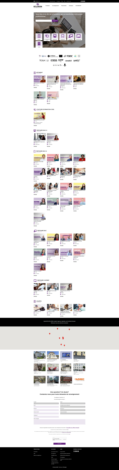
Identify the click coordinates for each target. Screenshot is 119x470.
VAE (34, 453)
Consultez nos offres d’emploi (72, 427)
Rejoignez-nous (54, 455)
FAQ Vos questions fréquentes (65, 453)
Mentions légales (54, 459)
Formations (35, 451)
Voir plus (35, 87)
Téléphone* (36, 415)
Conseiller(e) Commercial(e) (65, 241)
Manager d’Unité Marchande (52, 205)
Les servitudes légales (77, 311)
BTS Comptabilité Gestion (51, 175)
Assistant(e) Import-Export (78, 161)
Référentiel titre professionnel (65, 455)
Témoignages (62, 457)
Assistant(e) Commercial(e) (38, 161)
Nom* (35, 405)
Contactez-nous (69, 1)
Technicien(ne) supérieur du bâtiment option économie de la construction (65, 84)
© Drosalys (65, 467)
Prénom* (35, 408)
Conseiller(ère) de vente (77, 241)
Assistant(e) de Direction (51, 161)
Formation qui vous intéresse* (65, 405)
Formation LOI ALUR (37, 311)
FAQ (64, 1)
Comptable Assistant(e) (51, 241)
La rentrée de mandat (50, 311)
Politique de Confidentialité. (66, 432)
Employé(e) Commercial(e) (51, 290)
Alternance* (62, 408)
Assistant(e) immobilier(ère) (65, 161)
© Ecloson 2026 (55, 467)
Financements (62, 451)
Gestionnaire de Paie (37, 205)
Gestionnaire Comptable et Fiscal (79, 190)
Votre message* (36, 418)
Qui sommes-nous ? (52, 1)
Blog (62, 1)
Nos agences (58, 1)
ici (67, 429)
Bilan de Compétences (37, 455)
